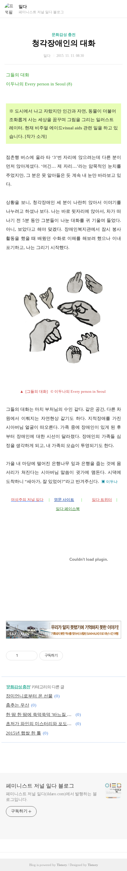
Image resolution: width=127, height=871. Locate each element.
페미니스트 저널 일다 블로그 (40, 786)
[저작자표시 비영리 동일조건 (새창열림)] (71, 655)
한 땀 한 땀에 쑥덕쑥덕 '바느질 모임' (40, 714)
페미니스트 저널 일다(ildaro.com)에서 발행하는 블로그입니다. (51, 797)
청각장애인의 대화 (63, 43)
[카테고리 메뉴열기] (117, 9)
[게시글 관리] (31, 655)
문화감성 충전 (64, 34)
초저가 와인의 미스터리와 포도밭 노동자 (40, 723)
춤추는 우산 (17, 705)
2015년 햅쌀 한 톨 (23, 733)
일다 (23, 6)
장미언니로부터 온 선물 (29, 696)
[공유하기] (23, 655)
